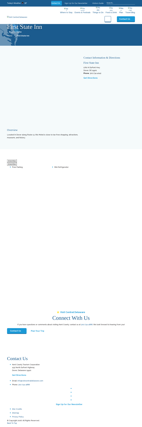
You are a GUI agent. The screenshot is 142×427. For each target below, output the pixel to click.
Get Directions (90, 78)
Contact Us (55, 3)
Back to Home (15, 32)
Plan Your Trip (37, 331)
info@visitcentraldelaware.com (30, 381)
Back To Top (12, 423)
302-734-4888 (87, 325)
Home (9, 36)
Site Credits (17, 409)
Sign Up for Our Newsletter (75, 3)
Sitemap (15, 413)
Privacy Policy (18, 417)
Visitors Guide (98, 3)
